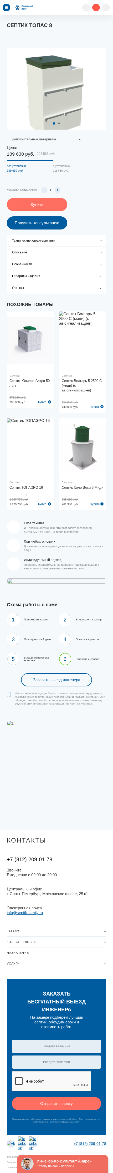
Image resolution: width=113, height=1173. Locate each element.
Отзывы (18, 288)
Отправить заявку (56, 1103)
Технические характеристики (33, 240)
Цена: (12, 147)
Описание (19, 252)
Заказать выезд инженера (56, 679)
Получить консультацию (37, 223)
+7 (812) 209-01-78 (29, 859)
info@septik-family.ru (25, 912)
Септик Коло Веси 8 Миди (82, 487)
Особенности (22, 264)
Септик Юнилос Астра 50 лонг (29, 383)
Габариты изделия (26, 276)
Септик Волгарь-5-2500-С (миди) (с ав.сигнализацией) (82, 385)
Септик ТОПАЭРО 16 (26, 487)
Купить (42, 402)
